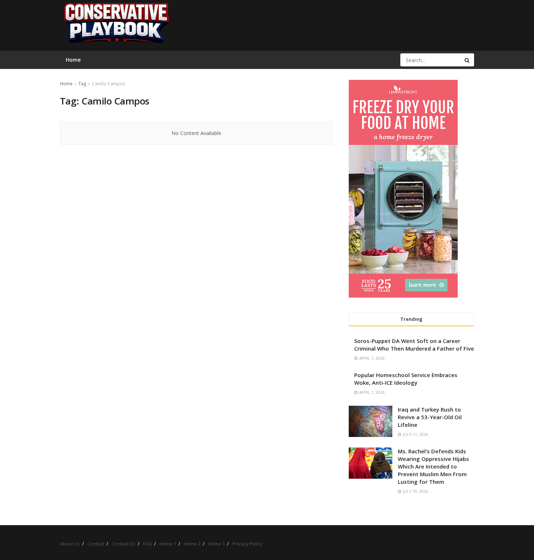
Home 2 (192, 543)
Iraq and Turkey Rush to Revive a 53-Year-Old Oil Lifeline (430, 417)
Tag (82, 84)
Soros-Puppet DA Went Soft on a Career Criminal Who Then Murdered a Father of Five (414, 344)
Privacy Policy (247, 543)
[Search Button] (467, 59)
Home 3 (216, 543)
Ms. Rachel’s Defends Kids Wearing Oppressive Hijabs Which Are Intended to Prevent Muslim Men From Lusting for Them (433, 466)
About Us (70, 543)
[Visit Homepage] (116, 25)
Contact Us (123, 543)
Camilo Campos (108, 84)
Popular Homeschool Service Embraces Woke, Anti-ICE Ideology (405, 378)
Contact (96, 543)
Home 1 (167, 543)
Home (66, 84)
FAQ (147, 543)
